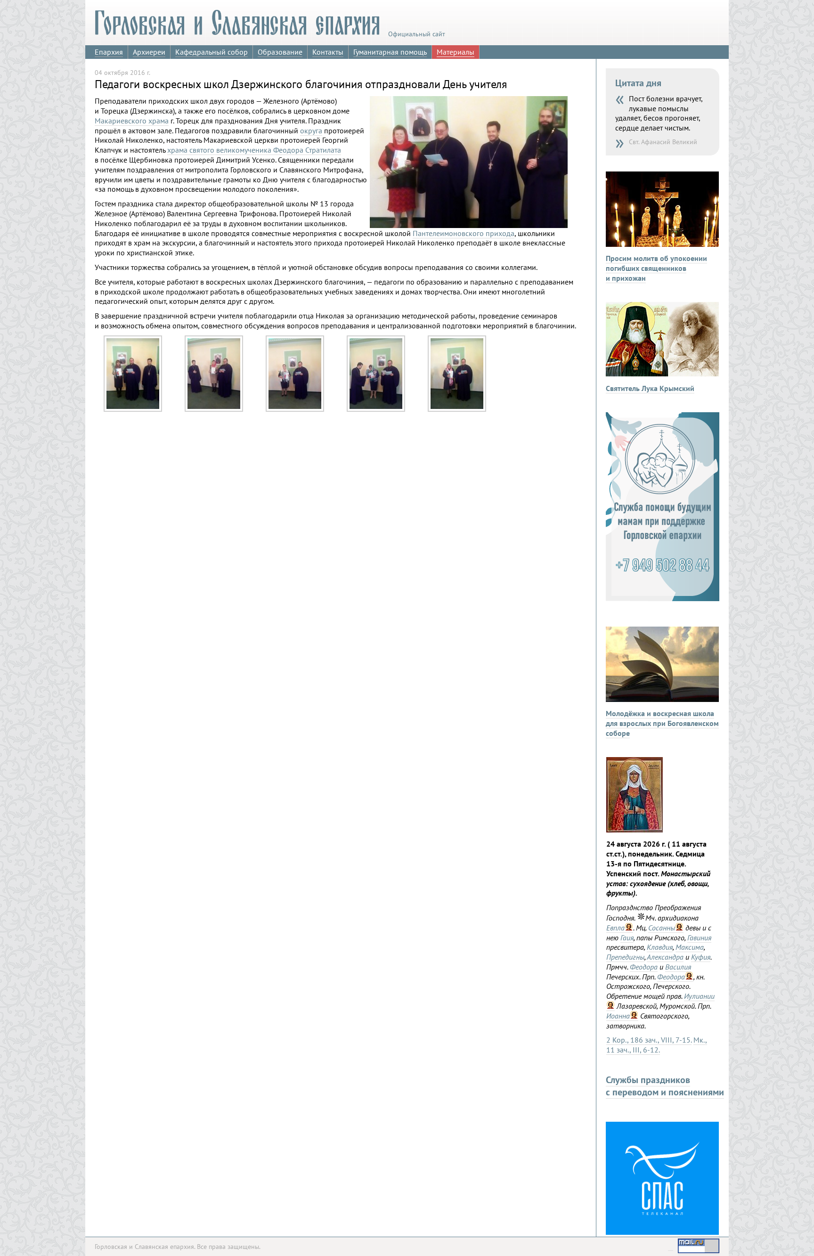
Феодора (644, 966)
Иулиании (699, 996)
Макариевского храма (132, 120)
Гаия (627, 937)
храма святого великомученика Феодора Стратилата (254, 150)
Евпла (615, 927)
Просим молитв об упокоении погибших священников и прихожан (656, 268)
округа (311, 130)
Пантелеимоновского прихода (463, 233)
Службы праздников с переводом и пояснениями (665, 1086)
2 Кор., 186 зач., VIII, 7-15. (649, 1039)
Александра (665, 957)
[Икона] (634, 829)
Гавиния (699, 937)
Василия (678, 966)
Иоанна (618, 1015)
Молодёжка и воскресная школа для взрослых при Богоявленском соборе (662, 723)
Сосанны (661, 927)
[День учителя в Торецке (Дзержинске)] (133, 409)
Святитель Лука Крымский (650, 388)
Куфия (700, 957)
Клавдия (660, 947)
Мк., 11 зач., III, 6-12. (656, 1044)
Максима (690, 947)
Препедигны (625, 957)
